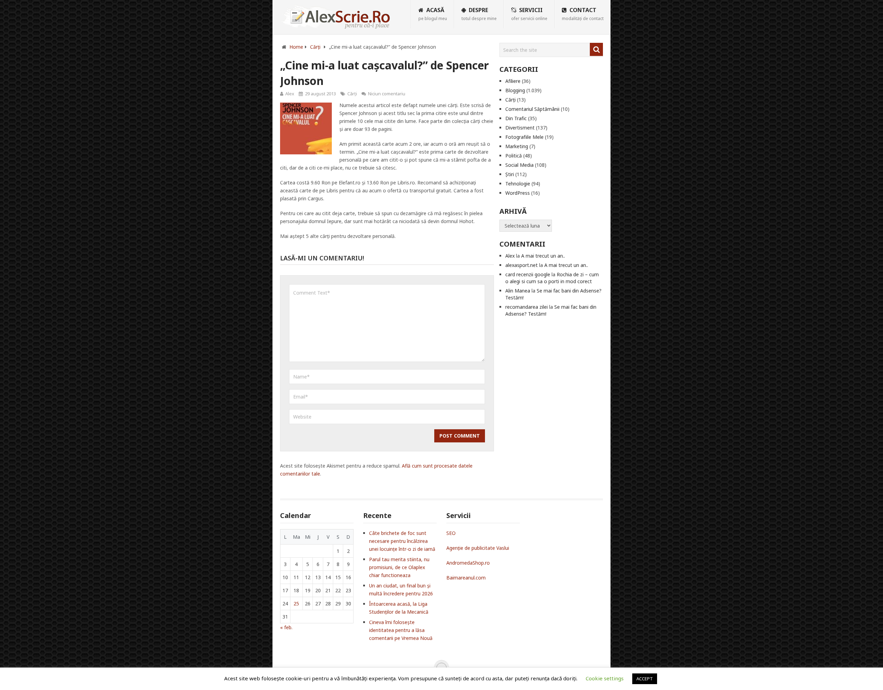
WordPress (517, 193)
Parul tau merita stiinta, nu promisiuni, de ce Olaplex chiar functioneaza (399, 567)
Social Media (519, 165)
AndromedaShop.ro (468, 562)
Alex (289, 93)
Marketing (516, 146)
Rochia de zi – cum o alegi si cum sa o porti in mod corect (552, 278)
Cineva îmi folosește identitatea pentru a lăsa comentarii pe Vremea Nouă (401, 630)
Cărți (352, 93)
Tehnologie (517, 183)
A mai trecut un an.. (543, 255)
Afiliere (512, 81)
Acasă (432, 13)
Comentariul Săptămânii (532, 109)
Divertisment (520, 127)
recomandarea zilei (526, 307)
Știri (509, 174)
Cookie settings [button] (605, 678)
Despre (479, 13)
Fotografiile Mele (524, 137)
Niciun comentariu (386, 93)
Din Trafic (516, 118)
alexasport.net (521, 265)
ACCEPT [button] (644, 678)
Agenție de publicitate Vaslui (477, 548)
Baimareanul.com (466, 577)
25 (296, 603)
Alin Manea (517, 290)
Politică (513, 155)
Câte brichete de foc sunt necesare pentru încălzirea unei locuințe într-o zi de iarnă (402, 541)
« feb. (286, 627)
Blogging (515, 90)
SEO (451, 533)
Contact (583, 13)
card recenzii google (527, 274)
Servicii (529, 13)
